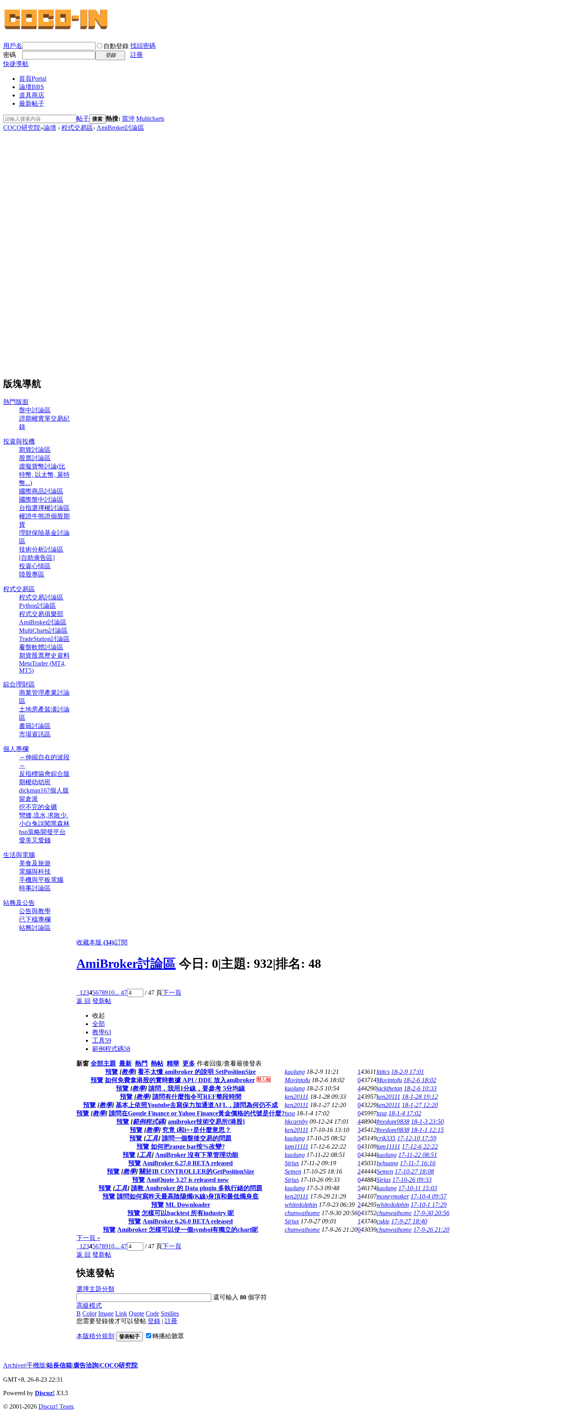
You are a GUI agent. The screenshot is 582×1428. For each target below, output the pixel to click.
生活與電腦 (19, 854)
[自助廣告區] (37, 557)
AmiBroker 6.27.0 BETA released (188, 1163)
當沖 (128, 118)
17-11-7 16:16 (418, 1163)
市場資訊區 (35, 734)
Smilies (170, 1313)
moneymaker (393, 1196)
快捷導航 (16, 64)
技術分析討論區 (41, 549)
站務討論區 (35, 927)
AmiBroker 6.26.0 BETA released (188, 1221)
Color (89, 1313)
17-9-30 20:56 (431, 1213)
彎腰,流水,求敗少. (43, 815)
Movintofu (297, 1080)
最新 (125, 1063)
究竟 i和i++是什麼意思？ (196, 1129)
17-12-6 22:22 (420, 1146)
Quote (136, 1313)
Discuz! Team (55, 1406)
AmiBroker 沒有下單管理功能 (196, 1154)
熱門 (141, 1063)
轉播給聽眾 (168, 1336)
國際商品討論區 (41, 491)
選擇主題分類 (95, 1289)
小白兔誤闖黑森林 (44, 823)
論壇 (31, 86)
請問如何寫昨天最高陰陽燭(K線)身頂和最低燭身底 (188, 1196)
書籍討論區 (35, 726)
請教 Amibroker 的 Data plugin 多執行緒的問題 (196, 1188)
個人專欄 (16, 748)
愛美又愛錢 (35, 840)
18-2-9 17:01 (407, 1071)
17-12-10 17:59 (416, 1138)
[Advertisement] (36, 251)
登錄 (154, 1321)
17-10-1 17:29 (429, 1204)
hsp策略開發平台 (42, 832)
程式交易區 (77, 127)
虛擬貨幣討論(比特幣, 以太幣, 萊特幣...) (44, 474)
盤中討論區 (35, 410)
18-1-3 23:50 (427, 1121)
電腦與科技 (35, 871)
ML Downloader (187, 1204)
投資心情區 (35, 566)
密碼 (9, 54)
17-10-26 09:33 (412, 1179)
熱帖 (157, 1063)
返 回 (83, 1001)
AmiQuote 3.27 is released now (187, 1179)
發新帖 (101, 1001)
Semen (293, 1171)
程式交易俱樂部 (41, 614)
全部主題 (103, 1063)
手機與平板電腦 (41, 879)
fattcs (383, 1071)
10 (111, 992)
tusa (290, 1113)
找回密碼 (143, 45)
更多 (189, 1063)
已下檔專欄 (35, 919)
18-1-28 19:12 (420, 1096)
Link (121, 1313)
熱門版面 (16, 401)
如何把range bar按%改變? (188, 1146)
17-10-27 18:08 (414, 1171)
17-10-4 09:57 (429, 1196)
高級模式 (89, 1305)
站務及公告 (19, 902)
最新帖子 (31, 103)
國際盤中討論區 (41, 499)
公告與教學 (35, 911)
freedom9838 (393, 1121)
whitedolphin (301, 1204)
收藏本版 (95, 942)
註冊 (136, 54)
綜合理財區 (19, 684)
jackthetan (389, 1088)
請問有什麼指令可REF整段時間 (197, 1096)
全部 (98, 1023)
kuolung (295, 1071)
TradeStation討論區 (44, 638)
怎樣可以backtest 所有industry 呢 (188, 1213)
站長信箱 (59, 1365)
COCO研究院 (21, 127)
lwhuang (387, 1163)
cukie (383, 1221)
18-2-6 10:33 (420, 1088)
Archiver (14, 1365)
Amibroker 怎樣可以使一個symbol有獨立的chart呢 (187, 1229)
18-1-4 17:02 (404, 1113)
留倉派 (28, 798)
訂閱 (121, 942)
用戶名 (12, 45)
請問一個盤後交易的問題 (197, 1138)
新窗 (82, 1063)
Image (106, 1313)
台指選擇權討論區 (44, 507)
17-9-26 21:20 (431, 1229)
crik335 (386, 1138)
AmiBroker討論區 (120, 127)
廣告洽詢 (86, 1365)
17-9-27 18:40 (409, 1221)
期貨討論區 (35, 449)
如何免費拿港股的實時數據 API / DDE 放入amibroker (180, 1080)
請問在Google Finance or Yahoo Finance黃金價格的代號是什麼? (197, 1113)
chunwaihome (302, 1213)
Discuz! (45, 1393)
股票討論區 (35, 458)
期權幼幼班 (35, 782)
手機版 (36, 1365)
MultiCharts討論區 (43, 630)
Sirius (292, 1163)
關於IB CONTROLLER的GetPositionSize (196, 1171)
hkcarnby (296, 1121)
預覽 (111, 1071)
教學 (101, 1032)
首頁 (32, 78)
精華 (173, 1063)
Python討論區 (37, 605)
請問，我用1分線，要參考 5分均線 (196, 1088)
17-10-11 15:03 (417, 1188)
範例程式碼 (111, 1048)
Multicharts (150, 118)
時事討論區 (35, 888)
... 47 (120, 992)
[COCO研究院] (56, 28)
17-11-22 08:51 (417, 1154)
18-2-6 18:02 (419, 1080)
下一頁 (171, 992)
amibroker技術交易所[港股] (206, 1121)
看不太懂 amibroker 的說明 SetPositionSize (197, 1071)
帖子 (82, 118)
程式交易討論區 (41, 597)
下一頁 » (88, 1238)
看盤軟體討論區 (41, 647)
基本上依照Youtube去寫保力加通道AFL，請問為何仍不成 (197, 1105)
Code (152, 1313)
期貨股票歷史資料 (44, 655)
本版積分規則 (95, 1336)
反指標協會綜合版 (44, 773)
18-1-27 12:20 (420, 1105)
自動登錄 (116, 46)
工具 (101, 1040)
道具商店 (31, 95)
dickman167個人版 (44, 790)
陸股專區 (31, 574)
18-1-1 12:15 (427, 1129)
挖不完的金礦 (38, 807)
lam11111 (296, 1146)
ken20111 (296, 1096)
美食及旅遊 (35, 863)
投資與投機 (19, 441)
